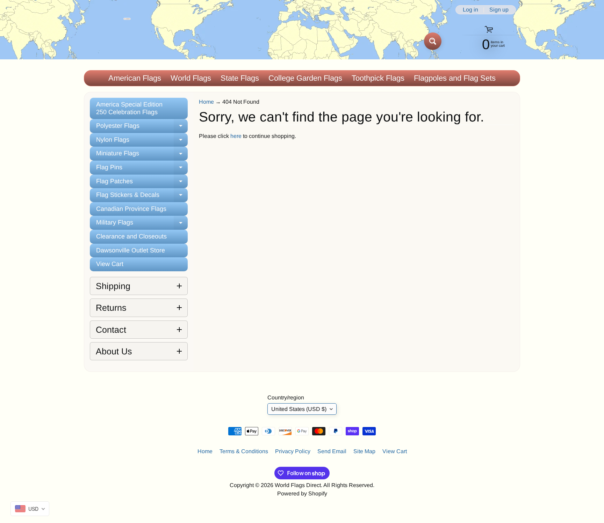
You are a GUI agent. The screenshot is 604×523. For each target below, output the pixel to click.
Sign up (499, 10)
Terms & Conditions (244, 451)
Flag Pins (142, 169)
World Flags (191, 78)
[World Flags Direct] (107, 41)
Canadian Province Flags (131, 208)
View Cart (109, 263)
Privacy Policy (292, 451)
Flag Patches (142, 183)
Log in (470, 10)
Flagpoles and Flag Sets (455, 78)
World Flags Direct (298, 485)
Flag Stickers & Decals (142, 196)
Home (206, 102)
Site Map (364, 451)
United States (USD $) (298, 409)
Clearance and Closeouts (131, 236)
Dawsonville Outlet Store (130, 250)
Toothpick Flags (378, 78)
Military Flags (142, 224)
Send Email (331, 451)
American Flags (134, 78)
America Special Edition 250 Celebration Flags (129, 108)
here (236, 136)
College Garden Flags (305, 78)
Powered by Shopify (302, 493)
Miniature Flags (142, 155)
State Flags (240, 78)
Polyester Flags (142, 127)
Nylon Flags (142, 141)
